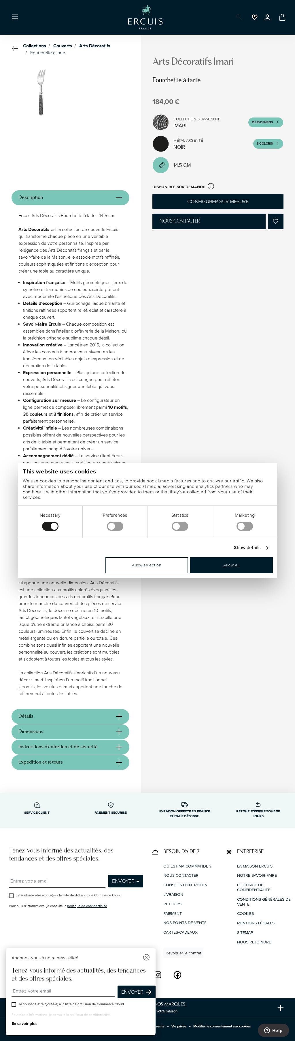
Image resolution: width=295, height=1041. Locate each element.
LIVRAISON (173, 894)
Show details (247, 548)
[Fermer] (146, 958)
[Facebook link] (177, 975)
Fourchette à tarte (47, 53)
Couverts (62, 46)
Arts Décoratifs (94, 46)
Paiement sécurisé (110, 813)
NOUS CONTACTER (180, 875)
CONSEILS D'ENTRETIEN (185, 885)
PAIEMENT (172, 913)
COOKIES (245, 913)
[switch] (115, 526)
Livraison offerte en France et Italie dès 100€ (184, 813)
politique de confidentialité (87, 906)
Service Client (37, 813)
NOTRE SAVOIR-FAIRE (257, 875)
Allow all (231, 565)
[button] (210, 187)
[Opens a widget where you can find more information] (273, 1031)
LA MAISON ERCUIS (255, 866)
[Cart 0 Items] (281, 17)
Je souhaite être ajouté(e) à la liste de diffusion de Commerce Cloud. (69, 895)
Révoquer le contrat (183, 953)
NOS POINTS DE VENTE (185, 922)
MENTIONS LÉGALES (256, 923)
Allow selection (147, 565)
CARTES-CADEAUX (180, 932)
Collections (34, 46)
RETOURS (172, 904)
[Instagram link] (157, 975)
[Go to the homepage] (145, 17)
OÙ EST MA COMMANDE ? (187, 866)
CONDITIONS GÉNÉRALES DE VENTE (264, 902)
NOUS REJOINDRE (254, 942)
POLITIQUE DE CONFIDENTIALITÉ (253, 887)
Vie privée (179, 1026)
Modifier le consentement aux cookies (222, 1026)
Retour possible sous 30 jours (258, 813)
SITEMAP (245, 932)
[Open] (238, 17)
